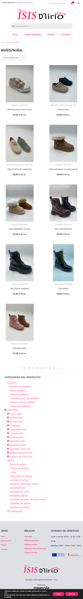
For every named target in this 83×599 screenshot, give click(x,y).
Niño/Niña (24, 105)
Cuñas (13, 472)
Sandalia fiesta (17, 487)
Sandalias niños (18, 445)
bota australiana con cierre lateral (63, 169)
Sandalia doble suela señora (24, 484)
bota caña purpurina (63, 229)
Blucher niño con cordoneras (20, 169)
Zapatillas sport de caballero (24, 398)
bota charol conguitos (19, 288)
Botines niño (16, 421)
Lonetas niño (16, 437)
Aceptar (58, 594)
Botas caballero (18, 390)
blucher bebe (63, 109)
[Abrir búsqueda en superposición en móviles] (41, 26)
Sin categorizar (14, 511)
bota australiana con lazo (19, 229)
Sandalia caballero (19, 394)
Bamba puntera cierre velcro (20, 109)
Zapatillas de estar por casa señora (28, 499)
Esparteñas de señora (21, 476)
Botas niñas (59, 284)
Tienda (8, 42)
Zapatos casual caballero (23, 402)
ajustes (8, 597)
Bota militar (63, 288)
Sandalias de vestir (19, 491)
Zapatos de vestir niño (67, 105)
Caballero (12, 382)
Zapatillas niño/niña (20, 449)
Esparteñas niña (18, 429)
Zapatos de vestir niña (21, 452)
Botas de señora (18, 464)
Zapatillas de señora (20, 503)
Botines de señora (19, 468)
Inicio (3, 42)
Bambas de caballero (21, 386)
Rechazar (72, 594)
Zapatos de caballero (20, 406)
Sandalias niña (17, 441)
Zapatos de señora (19, 507)
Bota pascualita (19, 348)
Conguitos (15, 105)
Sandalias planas (18, 495)
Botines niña (16, 417)
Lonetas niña (16, 433)
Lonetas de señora (19, 480)
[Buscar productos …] (79, 3)
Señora (10, 460)
